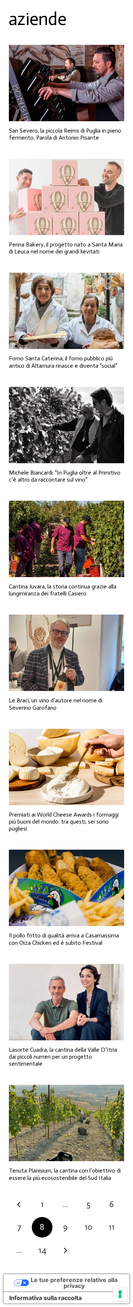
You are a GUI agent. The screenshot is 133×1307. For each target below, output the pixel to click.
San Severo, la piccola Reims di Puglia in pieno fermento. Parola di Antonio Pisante (65, 134)
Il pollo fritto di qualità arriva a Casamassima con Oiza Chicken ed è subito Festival (64, 939)
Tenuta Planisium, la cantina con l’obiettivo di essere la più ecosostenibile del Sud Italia (65, 1174)
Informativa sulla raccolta (45, 1297)
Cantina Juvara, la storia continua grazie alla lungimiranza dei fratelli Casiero (62, 590)
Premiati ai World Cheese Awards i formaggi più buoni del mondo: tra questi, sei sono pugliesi (64, 821)
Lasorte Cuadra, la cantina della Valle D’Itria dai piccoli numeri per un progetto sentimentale (63, 1056)
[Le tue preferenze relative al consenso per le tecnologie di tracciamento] (120, 1294)
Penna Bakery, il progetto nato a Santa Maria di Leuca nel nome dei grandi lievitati (66, 248)
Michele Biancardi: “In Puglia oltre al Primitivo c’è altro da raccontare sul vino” (64, 476)
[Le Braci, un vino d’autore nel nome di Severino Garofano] (66, 653)
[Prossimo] (65, 1250)
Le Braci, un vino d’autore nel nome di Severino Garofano (55, 704)
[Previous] (19, 1204)
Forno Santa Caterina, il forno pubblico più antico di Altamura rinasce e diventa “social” (63, 362)
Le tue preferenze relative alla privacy (74, 1282)
